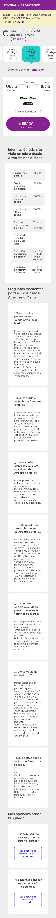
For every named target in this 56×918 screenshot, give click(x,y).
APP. (21, 22)
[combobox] (36, 69)
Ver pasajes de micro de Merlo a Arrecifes (28, 854)
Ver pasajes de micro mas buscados (28, 900)
